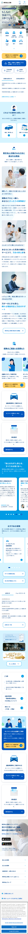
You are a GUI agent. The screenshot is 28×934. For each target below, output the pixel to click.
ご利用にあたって (8, 893)
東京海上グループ (6, 882)
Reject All (14, 927)
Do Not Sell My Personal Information (14, 922)
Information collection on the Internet (11, 919)
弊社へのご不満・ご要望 (9, 708)
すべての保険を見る (10, 574)
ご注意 (6, 676)
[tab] (7, 79)
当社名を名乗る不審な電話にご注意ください (15, 688)
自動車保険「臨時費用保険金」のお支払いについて (11, 698)
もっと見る (14, 47)
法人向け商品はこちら (10, 581)
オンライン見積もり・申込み (12, 414)
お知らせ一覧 (8, 625)
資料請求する (9, 449)
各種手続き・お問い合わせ (9, 871)
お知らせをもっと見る (8, 97)
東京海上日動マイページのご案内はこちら (12, 834)
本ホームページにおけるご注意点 (13, 898)
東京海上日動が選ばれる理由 (12, 331)
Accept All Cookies (14, 931)
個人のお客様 (5, 860)
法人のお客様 (5, 865)
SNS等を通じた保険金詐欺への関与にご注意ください (15, 682)
